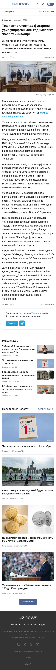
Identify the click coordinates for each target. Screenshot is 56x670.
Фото (33, 624)
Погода (5, 498)
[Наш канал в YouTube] (37, 644)
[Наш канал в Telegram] (25, 644)
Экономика (7, 546)
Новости (15, 624)
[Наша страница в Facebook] (31, 644)
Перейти (11, 323)
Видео (42, 624)
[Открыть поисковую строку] (36, 4)
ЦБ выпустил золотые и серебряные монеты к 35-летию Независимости (27, 539)
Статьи (25, 624)
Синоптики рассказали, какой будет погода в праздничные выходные (28, 492)
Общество (6, 20)
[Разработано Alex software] (28, 664)
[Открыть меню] (3, 4)
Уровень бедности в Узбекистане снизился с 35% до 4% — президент (27, 587)
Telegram (36, 313)
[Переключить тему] (50, 4)
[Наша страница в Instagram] (18, 644)
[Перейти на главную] (20, 3)
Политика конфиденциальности (28, 651)
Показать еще (28, 602)
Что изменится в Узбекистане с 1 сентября (26, 446)
